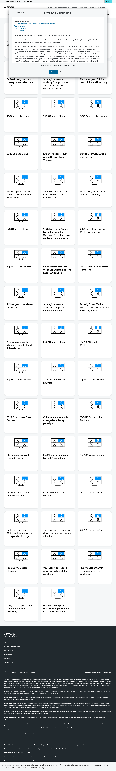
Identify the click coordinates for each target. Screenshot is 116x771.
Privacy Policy (39, 767)
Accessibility (19, 31)
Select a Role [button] (20, 13)
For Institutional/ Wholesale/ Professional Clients (34, 24)
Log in (108, 1)
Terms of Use (19, 26)
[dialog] (58, 385)
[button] (113, 766)
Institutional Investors (12, 1)
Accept (53, 72)
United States (28, 1)
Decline (62, 72)
